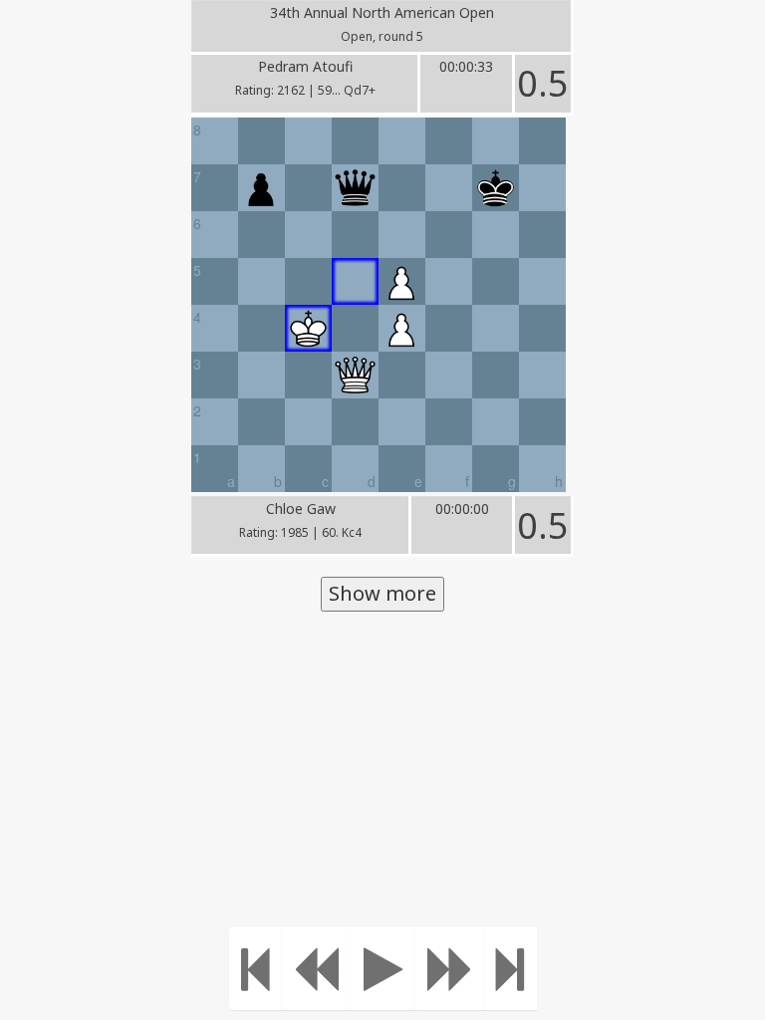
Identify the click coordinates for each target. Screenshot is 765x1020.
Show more (382, 593)
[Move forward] (450, 968)
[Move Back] (316, 968)
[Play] (383, 968)
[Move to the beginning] (255, 968)
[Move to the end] (510, 968)
